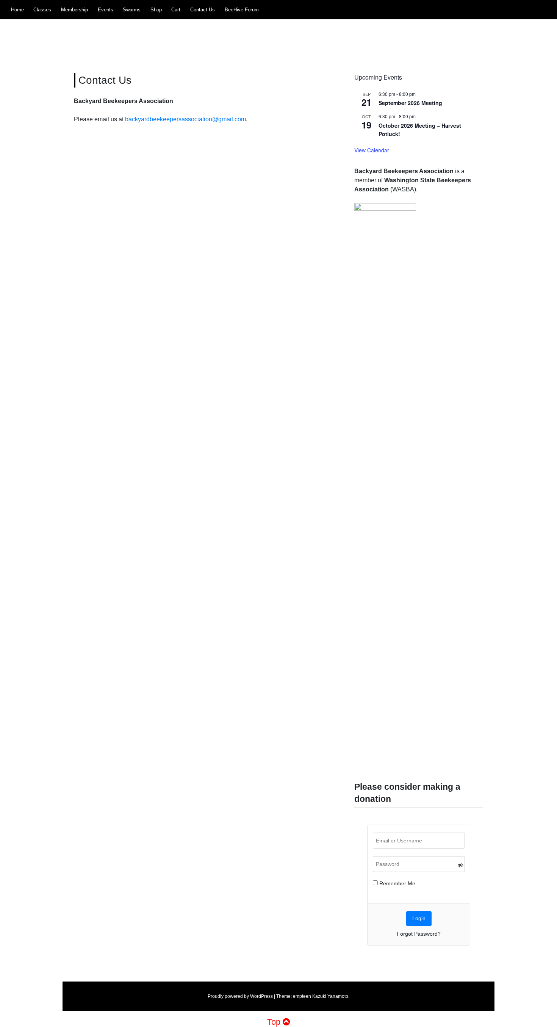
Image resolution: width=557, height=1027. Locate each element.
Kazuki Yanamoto (330, 996)
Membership (74, 10)
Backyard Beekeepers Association (163, 34)
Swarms (132, 10)
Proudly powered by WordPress (240, 996)
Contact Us (202, 10)
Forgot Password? (419, 934)
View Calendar (371, 150)
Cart (175, 10)
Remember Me (396, 883)
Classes (42, 10)
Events (105, 10)
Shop (156, 10)
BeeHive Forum (242, 10)
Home (17, 10)
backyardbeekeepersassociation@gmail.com (185, 119)
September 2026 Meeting (410, 102)
